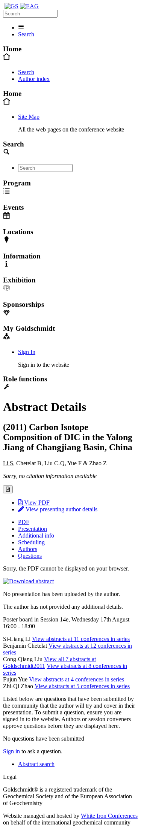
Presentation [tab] (32, 529)
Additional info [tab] (36, 535)
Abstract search (36, 764)
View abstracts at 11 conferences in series (81, 639)
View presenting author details (60, 509)
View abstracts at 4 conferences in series (76, 679)
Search (26, 34)
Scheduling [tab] (31, 542)
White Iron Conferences (109, 816)
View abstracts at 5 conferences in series (82, 686)
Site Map (28, 117)
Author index (34, 79)
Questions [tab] (30, 556)
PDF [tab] (23, 522)
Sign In (26, 352)
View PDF (36, 502)
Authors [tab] (27, 549)
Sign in (11, 751)
